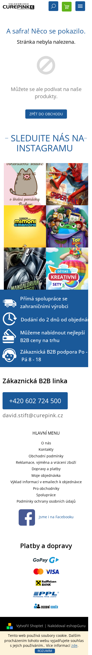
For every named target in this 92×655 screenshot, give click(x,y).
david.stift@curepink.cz (33, 415)
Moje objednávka (46, 475)
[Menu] (80, 6)
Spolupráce (46, 494)
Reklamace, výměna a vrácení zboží (46, 462)
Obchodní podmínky (46, 456)
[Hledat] (53, 6)
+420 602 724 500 (35, 400)
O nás (46, 443)
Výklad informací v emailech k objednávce (46, 481)
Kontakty (46, 449)
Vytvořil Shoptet (29, 625)
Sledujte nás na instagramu (47, 143)
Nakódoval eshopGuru (67, 625)
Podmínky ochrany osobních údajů (46, 501)
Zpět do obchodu (46, 113)
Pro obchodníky (46, 488)
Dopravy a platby (46, 468)
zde (74, 645)
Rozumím (45, 651)
